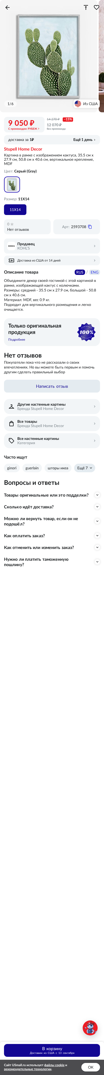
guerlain (32, 468)
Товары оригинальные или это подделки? (46, 495)
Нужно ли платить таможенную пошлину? (36, 562)
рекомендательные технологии (27, 1069)
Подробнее (16, 339)
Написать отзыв (52, 386)
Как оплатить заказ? (24, 535)
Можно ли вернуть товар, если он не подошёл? (41, 521)
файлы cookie (54, 1065)
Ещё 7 (82, 468)
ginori (12, 468)
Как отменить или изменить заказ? (39, 547)
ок (90, 1067)
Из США (90, 104)
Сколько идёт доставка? (29, 506)
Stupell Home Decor (23, 149)
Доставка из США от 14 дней (39, 260)
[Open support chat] (90, 1027)
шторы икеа (58, 468)
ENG (94, 272)
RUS (79, 272)
